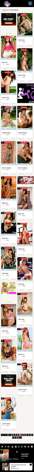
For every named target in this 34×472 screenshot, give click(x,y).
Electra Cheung (6, 168)
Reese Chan (21, 75)
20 (29, 434)
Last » (20, 437)
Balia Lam (5, 203)
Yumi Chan (21, 319)
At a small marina (6, 459)
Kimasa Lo (21, 354)
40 (13, 437)
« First (10, 434)
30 (32, 434)
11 (12, 209)
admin (24, 41)
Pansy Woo (21, 40)
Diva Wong (5, 273)
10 (12, 372)
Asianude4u (23, 14)
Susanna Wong (6, 133)
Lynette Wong (6, 424)
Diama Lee (5, 238)
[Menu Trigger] (30, 3)
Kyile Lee (4, 62)
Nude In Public (7, 451)
